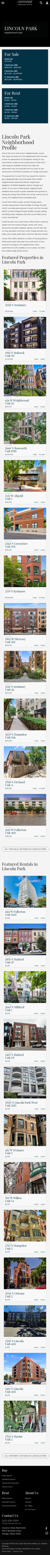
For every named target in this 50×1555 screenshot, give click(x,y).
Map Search (7, 1475)
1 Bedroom (9, 65)
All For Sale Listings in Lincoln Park (25, 849)
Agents (28, 1498)
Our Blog (28, 1506)
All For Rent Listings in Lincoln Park (26, 1456)
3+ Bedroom (9, 77)
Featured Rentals (9, 1506)
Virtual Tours (7, 1487)
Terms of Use (17, 1551)
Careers (28, 1502)
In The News (30, 1509)
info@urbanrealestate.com (11, 1523)
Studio (7, 59)
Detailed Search (8, 1479)
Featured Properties (10, 1483)
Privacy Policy (6, 1551)
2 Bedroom (9, 71)
